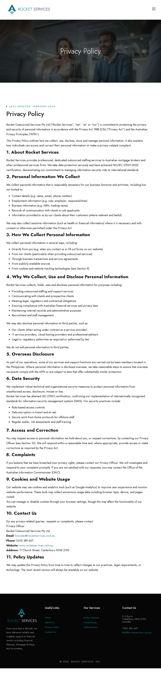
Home (48, 617)
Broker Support (91, 617)
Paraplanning (90, 622)
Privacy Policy (52, 627)
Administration (90, 627)
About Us (49, 622)
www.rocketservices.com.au (36, 545)
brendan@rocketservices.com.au (35, 536)
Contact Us (50, 632)
